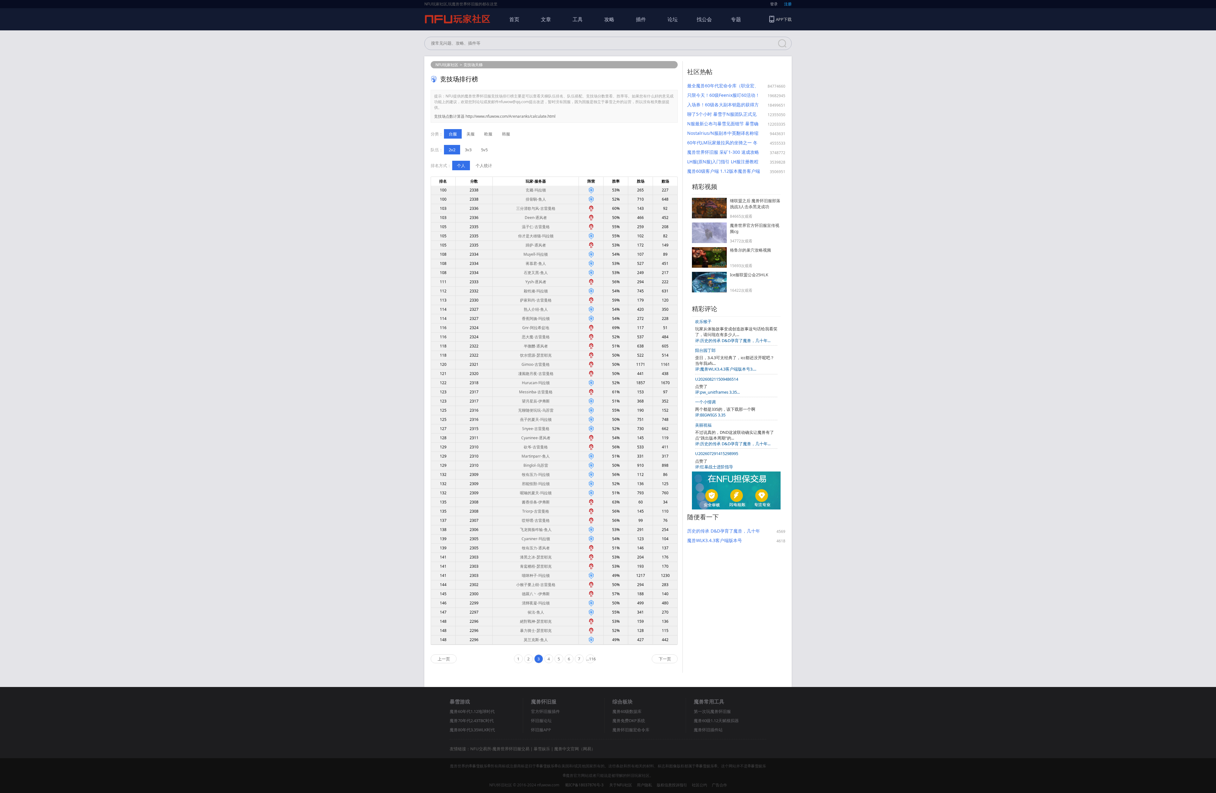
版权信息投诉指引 (672, 785)
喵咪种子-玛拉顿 (536, 575)
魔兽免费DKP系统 (628, 720)
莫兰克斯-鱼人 (536, 639)
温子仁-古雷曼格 (536, 226)
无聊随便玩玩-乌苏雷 (536, 410)
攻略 (609, 19)
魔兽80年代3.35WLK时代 (472, 730)
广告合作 (719, 785)
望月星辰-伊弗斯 (536, 401)
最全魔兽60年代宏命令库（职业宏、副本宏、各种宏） (723, 86)
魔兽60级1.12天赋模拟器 (716, 720)
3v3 (468, 150)
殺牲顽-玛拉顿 (536, 291)
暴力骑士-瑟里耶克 (536, 630)
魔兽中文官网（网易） (574, 749)
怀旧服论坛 (541, 720)
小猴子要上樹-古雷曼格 (535, 584)
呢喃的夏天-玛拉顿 (536, 493)
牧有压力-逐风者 (536, 548)
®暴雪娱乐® (480, 766)
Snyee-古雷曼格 (535, 428)
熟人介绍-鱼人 (536, 309)
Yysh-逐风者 (535, 281)
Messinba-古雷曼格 (536, 392)
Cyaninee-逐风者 (535, 437)
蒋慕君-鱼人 (536, 263)
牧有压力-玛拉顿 (536, 474)
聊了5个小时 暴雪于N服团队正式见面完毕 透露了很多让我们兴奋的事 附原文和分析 (722, 114)
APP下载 (784, 19)
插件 (641, 19)
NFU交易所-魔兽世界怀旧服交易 (499, 749)
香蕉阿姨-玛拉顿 (536, 318)
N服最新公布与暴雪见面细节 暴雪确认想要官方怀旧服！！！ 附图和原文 (723, 124)
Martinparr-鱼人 (536, 456)
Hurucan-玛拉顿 (536, 382)
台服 (453, 134)
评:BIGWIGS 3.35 (710, 415)
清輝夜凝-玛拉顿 (536, 603)
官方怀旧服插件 (545, 711)
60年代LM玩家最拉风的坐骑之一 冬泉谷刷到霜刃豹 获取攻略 (722, 143)
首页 (514, 19)
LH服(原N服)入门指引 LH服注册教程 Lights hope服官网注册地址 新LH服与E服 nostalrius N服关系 (723, 162)
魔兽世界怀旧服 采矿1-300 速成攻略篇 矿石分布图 (723, 152)
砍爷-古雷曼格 (536, 447)
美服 (470, 134)
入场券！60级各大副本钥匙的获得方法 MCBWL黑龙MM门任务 (723, 105)
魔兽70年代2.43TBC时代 (472, 720)
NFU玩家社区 (446, 64)
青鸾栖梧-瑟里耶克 (536, 566)
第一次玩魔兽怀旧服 (712, 711)
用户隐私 (644, 785)
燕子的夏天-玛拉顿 (536, 419)
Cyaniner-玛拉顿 (536, 538)
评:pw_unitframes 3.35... (717, 392)
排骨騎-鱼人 (536, 199)
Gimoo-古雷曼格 (536, 364)
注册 (788, 4)
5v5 (484, 150)
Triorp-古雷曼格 (535, 511)
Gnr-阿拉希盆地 (535, 327)
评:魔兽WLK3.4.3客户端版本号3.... (725, 369)
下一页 (665, 659)
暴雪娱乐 (542, 749)
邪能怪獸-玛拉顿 (536, 483)
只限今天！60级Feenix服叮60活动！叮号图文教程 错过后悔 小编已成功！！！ (723, 95)
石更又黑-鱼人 (536, 272)
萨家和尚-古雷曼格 (536, 300)
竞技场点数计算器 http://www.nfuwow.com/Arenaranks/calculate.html (494, 116)
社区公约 (699, 785)
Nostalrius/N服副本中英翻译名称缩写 (722, 133)
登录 (774, 4)
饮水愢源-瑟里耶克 (536, 355)
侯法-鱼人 (536, 612)
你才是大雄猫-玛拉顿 (536, 236)
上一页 (444, 659)
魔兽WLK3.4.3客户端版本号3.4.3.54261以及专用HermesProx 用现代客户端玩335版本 (721, 540)
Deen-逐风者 (536, 217)
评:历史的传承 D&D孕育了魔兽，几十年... (732, 340)
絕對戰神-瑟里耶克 (536, 621)
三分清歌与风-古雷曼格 (535, 208)
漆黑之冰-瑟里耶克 (536, 557)
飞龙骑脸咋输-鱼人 (536, 529)
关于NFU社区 (620, 785)
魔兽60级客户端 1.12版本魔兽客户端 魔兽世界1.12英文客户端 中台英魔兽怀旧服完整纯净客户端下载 (723, 171)
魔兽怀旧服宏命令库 (630, 730)
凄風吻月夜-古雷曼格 (536, 373)
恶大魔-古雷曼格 (536, 337)
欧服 (488, 134)
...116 (590, 659)
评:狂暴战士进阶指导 (714, 467)
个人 (461, 165)
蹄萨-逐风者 (536, 245)
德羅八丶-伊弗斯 (536, 593)
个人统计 (484, 165)
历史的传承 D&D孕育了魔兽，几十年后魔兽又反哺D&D (723, 531)
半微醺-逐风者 (536, 346)
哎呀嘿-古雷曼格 (536, 520)
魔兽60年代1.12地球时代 (472, 711)
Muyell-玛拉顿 (535, 254)
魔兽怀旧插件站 (708, 730)
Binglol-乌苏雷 (535, 465)
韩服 (506, 134)
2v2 (452, 150)
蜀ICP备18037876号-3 (584, 785)
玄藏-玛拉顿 (536, 190)
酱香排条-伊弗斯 (536, 502)
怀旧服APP (541, 730)
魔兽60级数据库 (627, 711)
